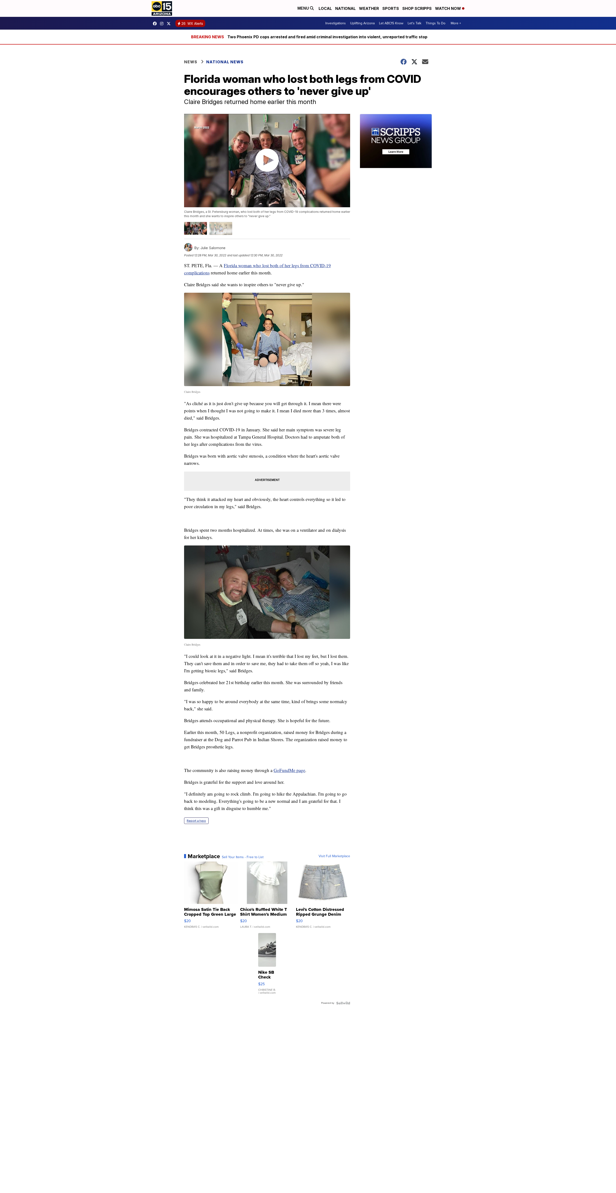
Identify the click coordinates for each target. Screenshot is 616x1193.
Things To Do (435, 23)
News (190, 61)
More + (456, 23)
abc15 (156, 24)
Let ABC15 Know (391, 23)
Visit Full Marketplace (334, 856)
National (345, 8)
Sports (390, 8)
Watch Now (448, 8)
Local (325, 8)
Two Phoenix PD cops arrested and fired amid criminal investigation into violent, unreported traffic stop (327, 36)
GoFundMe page (289, 770)
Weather (369, 8)
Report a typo (196, 821)
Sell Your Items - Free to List (242, 857)
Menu (303, 8)
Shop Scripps (417, 8)
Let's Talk (414, 23)
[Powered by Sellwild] (343, 1003)
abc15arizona (163, 24)
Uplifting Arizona (362, 23)
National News (225, 61)
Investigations (335, 23)
